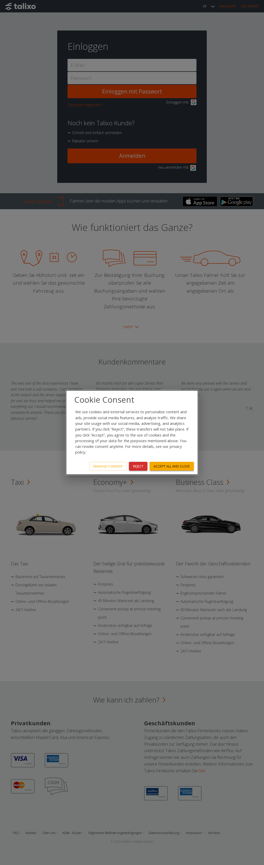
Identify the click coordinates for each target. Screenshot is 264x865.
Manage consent (108, 466)
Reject (138, 466)
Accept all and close (172, 466)
